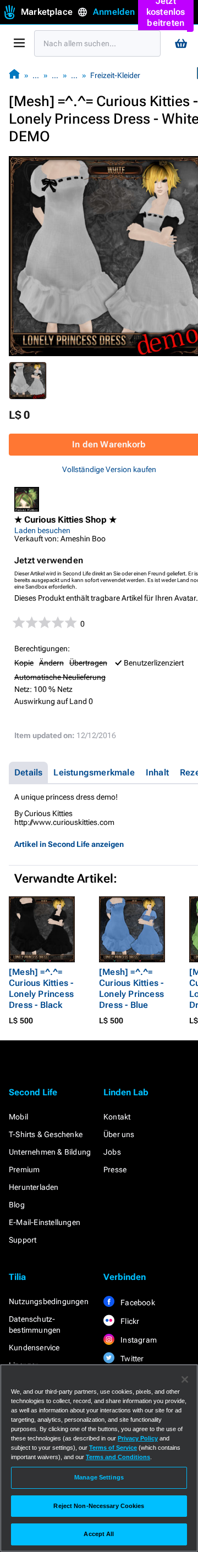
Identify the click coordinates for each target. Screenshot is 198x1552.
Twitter (131, 1358)
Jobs (112, 1152)
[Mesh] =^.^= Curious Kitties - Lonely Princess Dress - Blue (131, 988)
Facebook (137, 1302)
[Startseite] (14, 75)
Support (22, 1239)
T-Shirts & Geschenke (45, 1134)
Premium (24, 1169)
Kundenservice (34, 1347)
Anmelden (114, 12)
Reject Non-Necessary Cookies (98, 1506)
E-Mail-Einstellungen (44, 1222)
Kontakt (116, 1116)
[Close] (185, 1379)
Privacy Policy (138, 1438)
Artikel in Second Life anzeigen (69, 844)
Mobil (18, 1116)
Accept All (99, 1534)
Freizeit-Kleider (115, 75)
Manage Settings (99, 1477)
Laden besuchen (42, 530)
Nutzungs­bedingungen (49, 1301)
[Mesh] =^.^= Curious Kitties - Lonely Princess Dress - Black (41, 988)
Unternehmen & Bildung (50, 1152)
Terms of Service (113, 1447)
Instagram (138, 1339)
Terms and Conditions (118, 1457)
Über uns (119, 1134)
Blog (17, 1204)
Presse (115, 1169)
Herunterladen (34, 1187)
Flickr (129, 1321)
